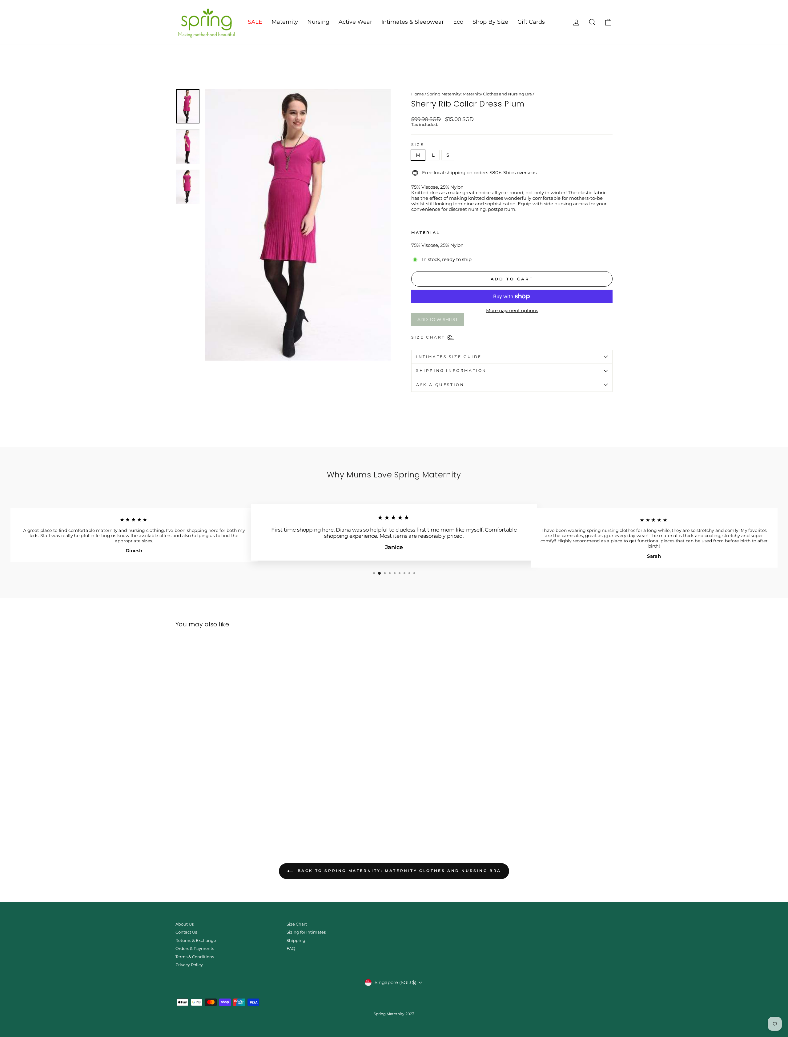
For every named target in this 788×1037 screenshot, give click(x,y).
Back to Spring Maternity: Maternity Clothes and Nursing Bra (398, 870)
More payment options (512, 310)
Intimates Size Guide (449, 356)
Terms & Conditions (194, 957)
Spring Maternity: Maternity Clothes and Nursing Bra (479, 94)
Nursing (318, 21)
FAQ (291, 948)
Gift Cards (531, 21)
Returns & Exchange (195, 940)
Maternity (284, 21)
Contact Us (186, 932)
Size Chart (297, 924)
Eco (458, 21)
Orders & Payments (194, 948)
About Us (184, 924)
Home (417, 94)
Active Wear (355, 21)
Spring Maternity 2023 (394, 1013)
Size (417, 145)
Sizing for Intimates (306, 932)
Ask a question (440, 384)
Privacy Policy (189, 965)
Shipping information (451, 370)
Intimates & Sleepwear (412, 21)
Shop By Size (490, 21)
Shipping (296, 940)
